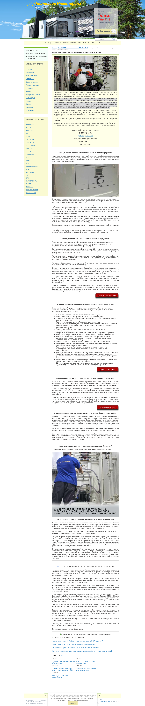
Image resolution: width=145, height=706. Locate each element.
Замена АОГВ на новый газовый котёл (60, 676)
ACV (27, 175)
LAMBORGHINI (31, 154)
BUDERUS (29, 148)
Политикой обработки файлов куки (77, 700)
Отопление (66, 43)
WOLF (28, 136)
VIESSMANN (30, 124)
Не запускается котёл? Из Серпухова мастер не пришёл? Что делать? (77, 641)
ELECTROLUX (30, 172)
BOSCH (28, 166)
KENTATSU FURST (32, 190)
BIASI (27, 157)
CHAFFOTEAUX (31, 193)
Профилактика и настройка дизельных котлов (86, 669)
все (62, 655)
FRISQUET (29, 130)
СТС (27, 178)
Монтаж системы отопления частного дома (86, 662)
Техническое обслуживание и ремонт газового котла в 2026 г (63, 669)
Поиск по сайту (33, 51)
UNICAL (28, 160)
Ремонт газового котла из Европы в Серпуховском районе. (73, 644)
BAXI (27, 133)
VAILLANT (29, 127)
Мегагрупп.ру (115, 701)
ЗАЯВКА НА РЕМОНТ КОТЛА (91, 43)
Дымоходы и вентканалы (53, 43)
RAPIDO (28, 184)
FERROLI (29, 151)
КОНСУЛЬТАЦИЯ (76, 43)
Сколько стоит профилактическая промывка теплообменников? (75, 648)
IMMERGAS (29, 187)
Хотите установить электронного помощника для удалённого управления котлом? (82, 651)
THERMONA (30, 139)
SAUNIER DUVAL (31, 181)
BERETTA (29, 163)
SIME (27, 169)
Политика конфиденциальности (35, 703)
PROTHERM (30, 142)
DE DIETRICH (30, 145)
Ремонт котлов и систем (36, 53)
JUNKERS (34, 166)
